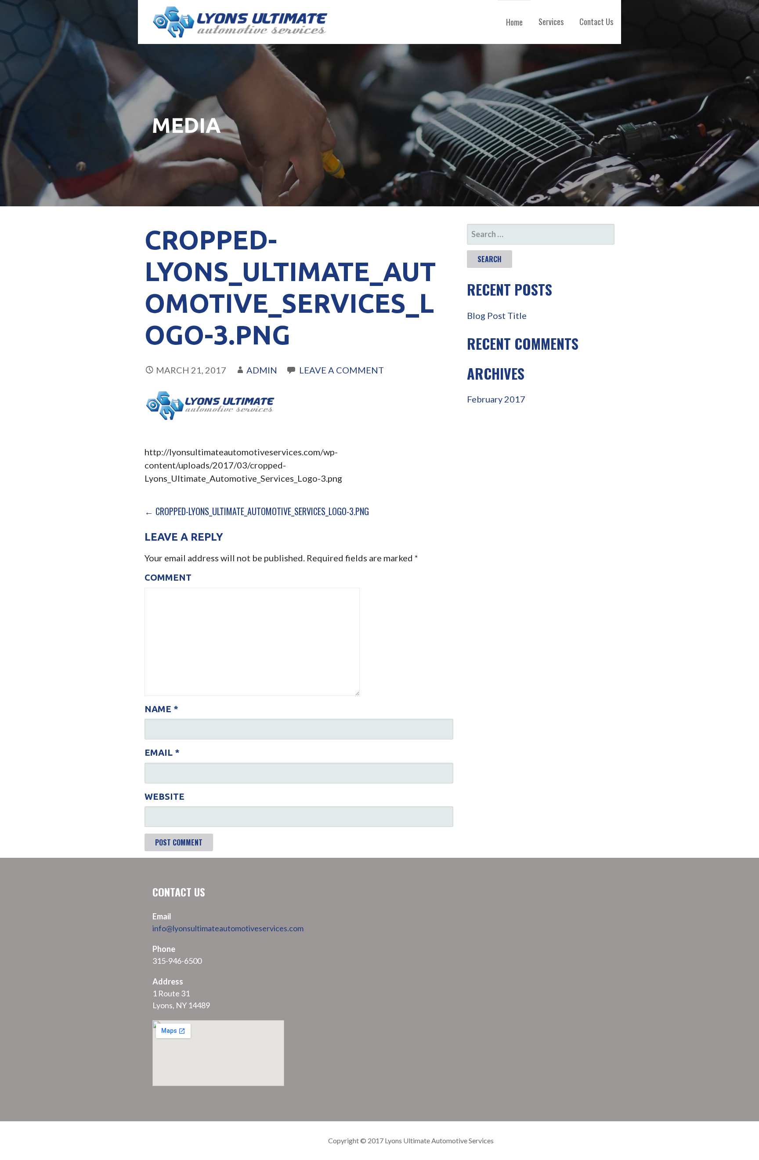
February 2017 (496, 399)
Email (162, 752)
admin (261, 370)
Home (514, 22)
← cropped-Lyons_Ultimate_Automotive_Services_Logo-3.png (257, 511)
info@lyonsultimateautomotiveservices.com (228, 928)
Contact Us (596, 21)
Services (551, 21)
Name (161, 709)
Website (164, 796)
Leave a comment (341, 370)
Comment (168, 577)
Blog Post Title (497, 315)
